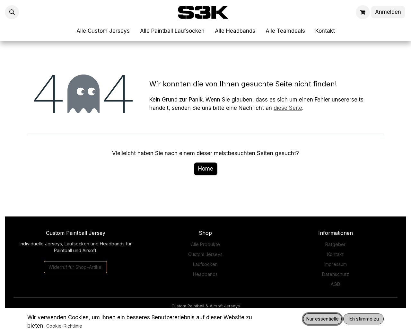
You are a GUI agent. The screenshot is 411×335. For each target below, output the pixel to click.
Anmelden (388, 12)
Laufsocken (205, 264)
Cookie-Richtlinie (64, 326)
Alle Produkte (205, 244)
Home (205, 168)
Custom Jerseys (205, 254)
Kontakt (335, 254)
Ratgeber (335, 244)
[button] (12, 12)
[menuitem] (103, 31)
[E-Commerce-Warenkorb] (363, 12)
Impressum (335, 264)
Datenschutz (335, 274)
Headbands (205, 274)
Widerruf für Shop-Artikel (75, 267)
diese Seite (288, 108)
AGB (335, 284)
